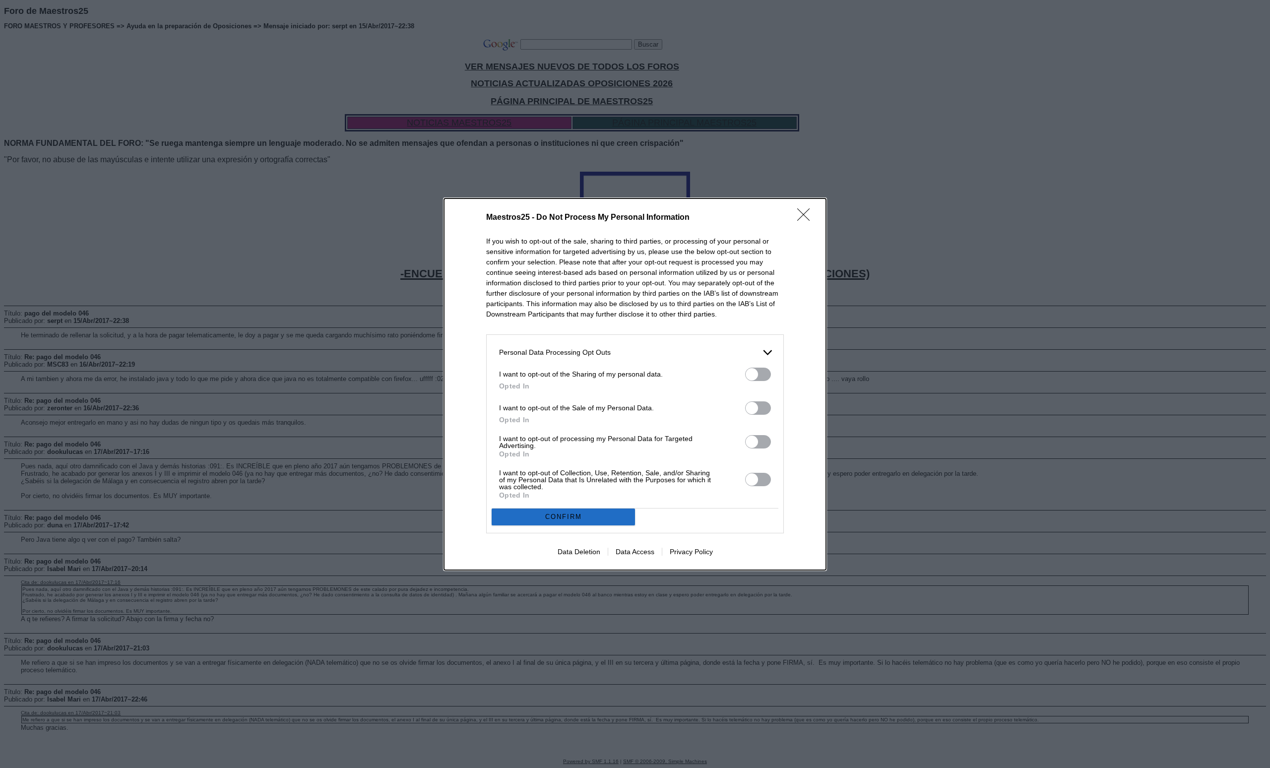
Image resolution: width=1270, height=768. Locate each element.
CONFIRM (563, 516)
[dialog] (635, 384)
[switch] (758, 374)
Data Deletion (579, 552)
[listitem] (635, 352)
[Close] (806, 217)
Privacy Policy (691, 552)
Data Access (635, 552)
